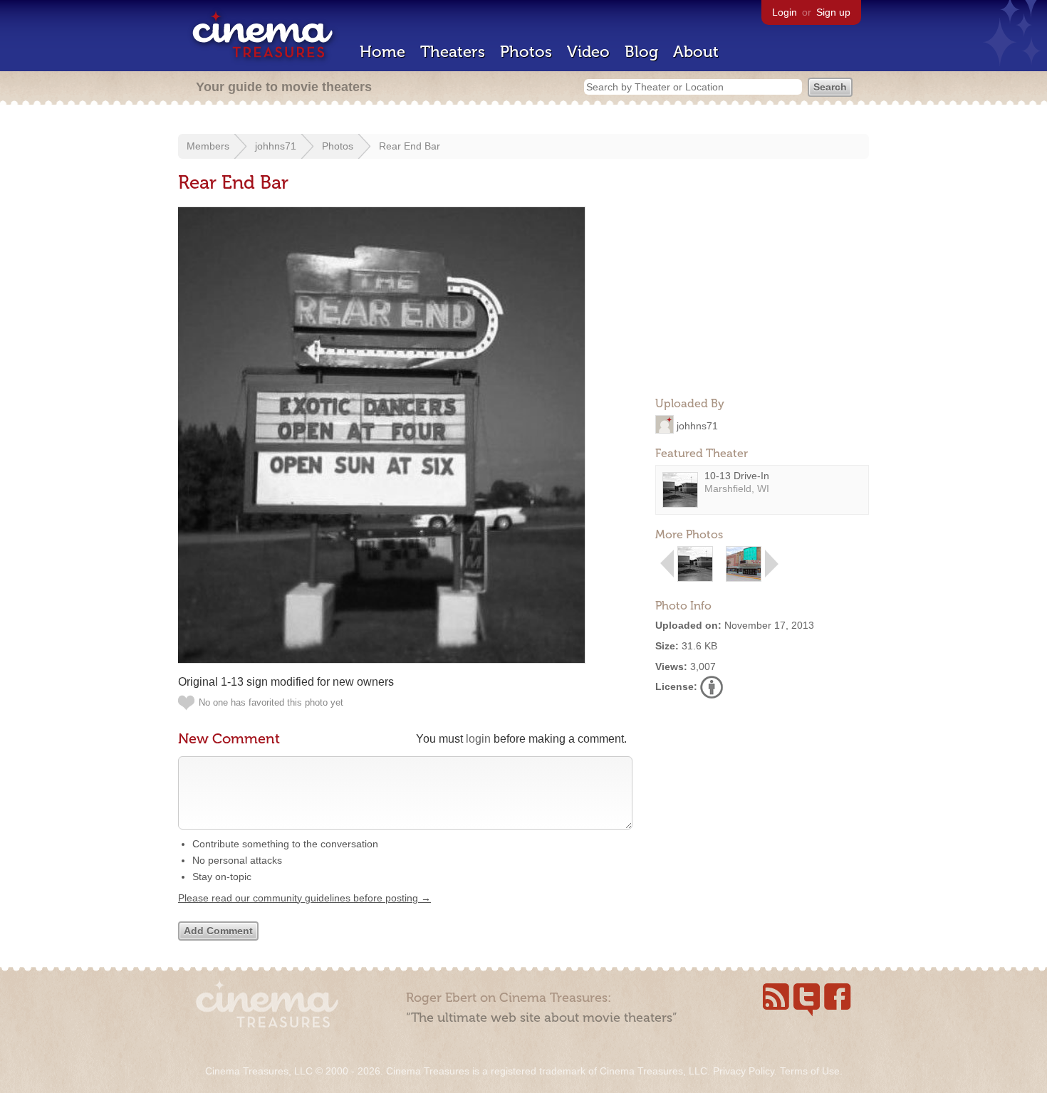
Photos (526, 51)
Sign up (833, 12)
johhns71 (275, 146)
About (696, 51)
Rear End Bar (409, 146)
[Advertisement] (762, 296)
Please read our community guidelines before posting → (304, 898)
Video (588, 51)
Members (208, 146)
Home (382, 51)
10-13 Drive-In (736, 475)
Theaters (452, 51)
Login (784, 12)
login (478, 739)
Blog (641, 51)
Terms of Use (810, 1071)
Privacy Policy (743, 1071)
